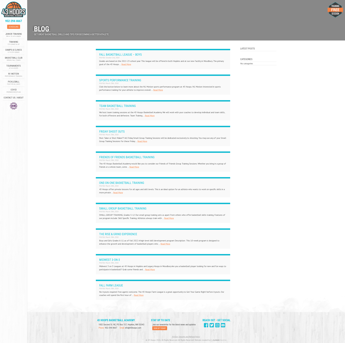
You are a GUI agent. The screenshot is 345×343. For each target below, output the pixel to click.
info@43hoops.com (133, 328)
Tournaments (13, 66)
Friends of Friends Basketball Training (127, 157)
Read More (126, 64)
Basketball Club (13, 58)
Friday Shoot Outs (112, 131)
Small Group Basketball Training (122, 208)
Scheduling (13, 27)
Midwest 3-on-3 (109, 259)
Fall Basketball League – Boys (120, 54)
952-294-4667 (13, 21)
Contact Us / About (14, 97)
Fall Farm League (111, 285)
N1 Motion (13, 74)
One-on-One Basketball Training (121, 183)
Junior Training (13, 35)
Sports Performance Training (120, 80)
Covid (13, 90)
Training (13, 42)
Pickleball (13, 82)
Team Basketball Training (117, 106)
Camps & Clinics (13, 50)
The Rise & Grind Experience (118, 234)
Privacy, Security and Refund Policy (186, 336)
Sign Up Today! (160, 328)
